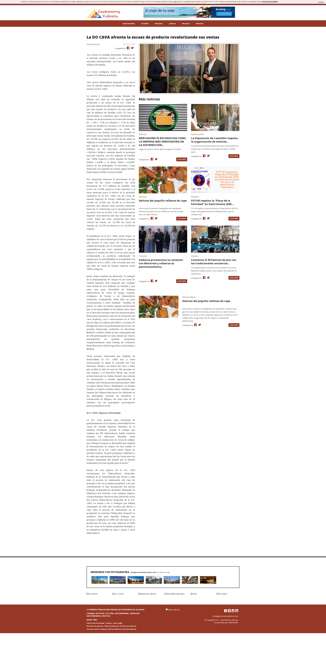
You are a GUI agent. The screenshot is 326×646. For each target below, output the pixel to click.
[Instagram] (233, 610)
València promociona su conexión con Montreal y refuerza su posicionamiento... (161, 263)
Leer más (182, 159)
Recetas (186, 23)
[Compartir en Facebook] (128, 48)
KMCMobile (233, 622)
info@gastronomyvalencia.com (143, 572)
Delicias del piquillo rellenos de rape (163, 200)
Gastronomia (129, 23)
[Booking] (189, 12)
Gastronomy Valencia (229, 620)
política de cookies (270, 2)
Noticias (159, 23)
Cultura (172, 23)
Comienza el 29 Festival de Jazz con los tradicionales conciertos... (213, 261)
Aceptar (321, 2)
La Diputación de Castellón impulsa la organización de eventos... (214, 139)
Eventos (199, 23)
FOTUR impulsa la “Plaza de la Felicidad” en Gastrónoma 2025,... (212, 202)
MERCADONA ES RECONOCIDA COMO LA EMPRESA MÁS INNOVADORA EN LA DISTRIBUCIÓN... (162, 141)
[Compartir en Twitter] (132, 48)
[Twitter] (229, 610)
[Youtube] (236, 610)
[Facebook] (225, 610)
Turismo (145, 23)
